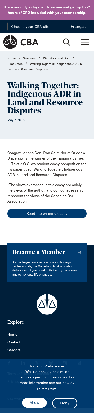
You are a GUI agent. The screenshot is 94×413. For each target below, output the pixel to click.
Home (11, 58)
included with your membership (58, 13)
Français (79, 26)
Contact (13, 342)
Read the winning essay (47, 213)
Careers (14, 350)
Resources (15, 64)
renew (56, 7)
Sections (29, 58)
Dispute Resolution (56, 58)
